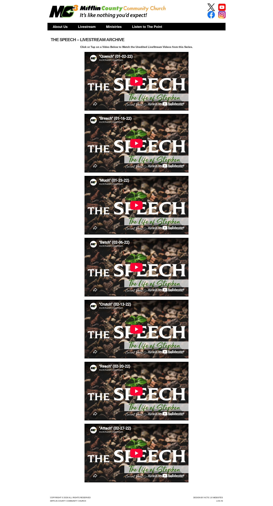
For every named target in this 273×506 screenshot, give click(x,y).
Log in (219, 501)
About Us (60, 26)
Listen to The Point (147, 26)
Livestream (87, 26)
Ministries (114, 26)
